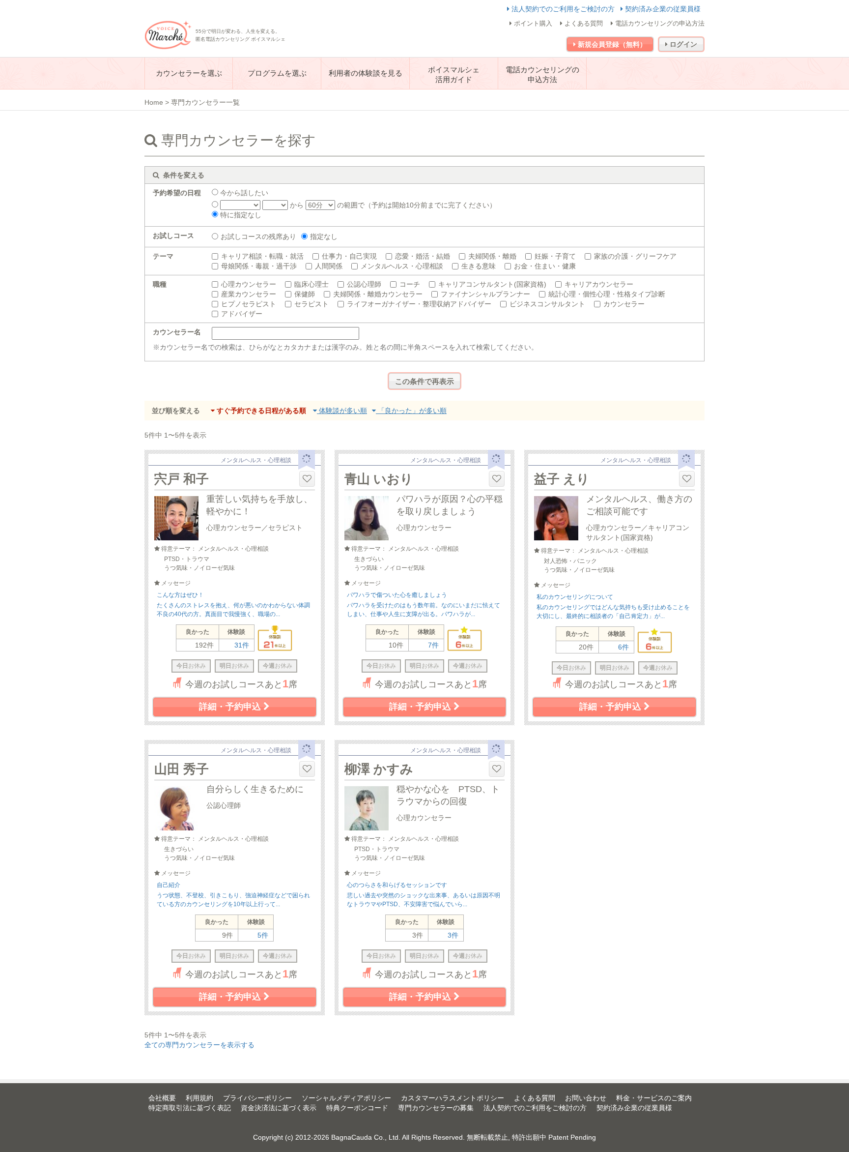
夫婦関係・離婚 (492, 256)
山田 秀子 (181, 769)
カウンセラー (624, 304)
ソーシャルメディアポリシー (346, 1098)
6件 (623, 647)
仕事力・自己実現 (349, 256)
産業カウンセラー (248, 294)
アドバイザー (241, 314)
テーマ (163, 256)
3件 (453, 935)
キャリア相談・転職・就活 (262, 256)
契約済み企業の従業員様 (662, 9)
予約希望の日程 (177, 193)
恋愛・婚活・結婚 (422, 256)
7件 (433, 645)
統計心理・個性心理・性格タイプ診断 (606, 294)
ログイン (682, 44)
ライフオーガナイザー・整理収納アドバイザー (419, 304)
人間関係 (328, 266)
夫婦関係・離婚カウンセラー (378, 294)
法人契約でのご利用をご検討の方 (563, 9)
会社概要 (162, 1098)
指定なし (324, 236)
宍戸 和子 (181, 479)
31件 (241, 645)
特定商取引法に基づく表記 (189, 1108)
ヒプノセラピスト (248, 304)
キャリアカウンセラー (599, 284)
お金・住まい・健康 (545, 266)
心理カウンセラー (248, 284)
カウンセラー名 (177, 332)
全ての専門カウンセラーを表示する (199, 1045)
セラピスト (311, 304)
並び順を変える (176, 410)
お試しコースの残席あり (258, 236)
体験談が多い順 (342, 410)
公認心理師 (364, 284)
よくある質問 (583, 23)
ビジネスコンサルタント (547, 304)
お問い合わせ (585, 1098)
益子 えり (562, 479)
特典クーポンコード (357, 1108)
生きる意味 (478, 266)
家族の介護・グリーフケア (635, 256)
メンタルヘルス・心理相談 (402, 266)
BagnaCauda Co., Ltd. (365, 1137)
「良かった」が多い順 (411, 410)
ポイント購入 (532, 23)
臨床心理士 (311, 284)
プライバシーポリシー (257, 1098)
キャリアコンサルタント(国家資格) (492, 284)
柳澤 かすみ (378, 769)
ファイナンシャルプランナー (485, 294)
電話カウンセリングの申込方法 (659, 23)
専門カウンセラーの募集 (436, 1108)
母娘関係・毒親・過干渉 (259, 266)
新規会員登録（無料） (611, 44)
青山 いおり (378, 479)
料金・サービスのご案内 (654, 1098)
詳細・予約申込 (231, 706)
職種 (160, 284)
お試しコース (173, 235)
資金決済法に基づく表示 (278, 1108)
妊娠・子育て (555, 256)
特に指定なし (239, 215)
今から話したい (243, 193)
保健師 (304, 294)
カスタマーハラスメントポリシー (452, 1098)
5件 (262, 935)
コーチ (409, 284)
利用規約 (199, 1098)
